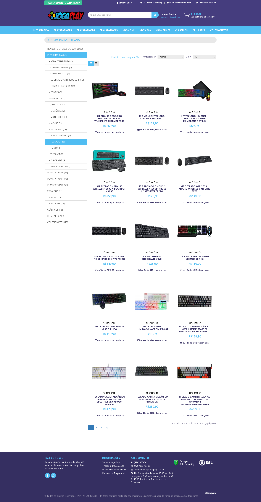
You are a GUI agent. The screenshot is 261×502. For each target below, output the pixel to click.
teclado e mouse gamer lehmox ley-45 (194, 257)
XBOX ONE (129, 30)
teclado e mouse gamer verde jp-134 (109, 328)
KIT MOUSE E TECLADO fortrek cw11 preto (152, 117)
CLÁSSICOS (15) (55, 209)
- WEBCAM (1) (55, 154)
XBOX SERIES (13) (56, 203)
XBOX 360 (145, 30)
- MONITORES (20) (57, 116)
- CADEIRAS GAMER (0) (59, 67)
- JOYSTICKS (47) (56, 104)
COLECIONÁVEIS (219, 30)
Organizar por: (149, 57)
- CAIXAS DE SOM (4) (58, 73)
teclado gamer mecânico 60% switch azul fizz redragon (152, 399)
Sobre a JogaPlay (111, 462)
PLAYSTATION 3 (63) (57, 185)
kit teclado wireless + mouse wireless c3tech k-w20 (195, 189)
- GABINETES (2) (56, 98)
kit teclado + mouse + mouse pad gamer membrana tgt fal (194, 118)
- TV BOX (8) (54, 147)
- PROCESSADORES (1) (59, 166)
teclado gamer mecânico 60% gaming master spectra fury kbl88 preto (195, 329)
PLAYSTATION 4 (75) (57, 178)
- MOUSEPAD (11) (57, 129)
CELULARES (199, 30)
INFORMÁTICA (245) (57, 55)
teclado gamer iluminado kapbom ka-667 (152, 328)
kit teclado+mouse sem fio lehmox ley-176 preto (109, 257)
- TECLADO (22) (56, 141)
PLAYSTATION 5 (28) (57, 172)
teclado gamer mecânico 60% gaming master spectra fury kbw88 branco (109, 400)
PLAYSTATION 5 (63, 30)
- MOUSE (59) (54, 123)
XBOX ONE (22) (54, 191)
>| (107, 427)
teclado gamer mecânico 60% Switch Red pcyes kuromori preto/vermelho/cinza (195, 400)
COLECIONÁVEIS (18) (57, 222)
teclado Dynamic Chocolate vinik (152, 257)
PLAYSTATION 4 (86, 30)
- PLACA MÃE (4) (56, 160)
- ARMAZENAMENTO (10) (60, 61)
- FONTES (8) (54, 92)
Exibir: (188, 57)
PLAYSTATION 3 (109, 30)
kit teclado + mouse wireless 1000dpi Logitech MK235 (109, 189)
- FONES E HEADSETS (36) (61, 86)
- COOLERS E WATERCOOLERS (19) (65, 79)
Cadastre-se (175, 17)
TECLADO (76, 39)
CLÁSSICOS (181, 30)
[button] (179, 2)
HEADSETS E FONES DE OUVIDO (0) (65, 48)
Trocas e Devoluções (113, 465)
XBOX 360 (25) (54, 197)
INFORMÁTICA (41, 30)
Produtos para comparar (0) (125, 57)
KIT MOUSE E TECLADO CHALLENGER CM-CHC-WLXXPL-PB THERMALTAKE (109, 118)
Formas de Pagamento (114, 473)
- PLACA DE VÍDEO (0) (59, 135)
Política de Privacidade (114, 469)
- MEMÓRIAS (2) (56, 110)
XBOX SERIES (163, 30)
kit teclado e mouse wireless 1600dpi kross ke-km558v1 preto (152, 189)
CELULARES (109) (55, 215)
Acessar (164, 17)
